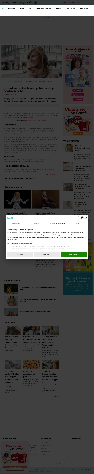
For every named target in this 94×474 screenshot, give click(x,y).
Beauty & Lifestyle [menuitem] (43, 8)
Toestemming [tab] (16, 223)
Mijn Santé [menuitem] (84, 8)
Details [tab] (36, 223)
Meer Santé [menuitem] (70, 8)
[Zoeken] (2, 13)
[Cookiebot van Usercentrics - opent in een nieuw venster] (79, 218)
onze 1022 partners (18, 232)
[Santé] (3, 8)
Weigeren (20, 254)
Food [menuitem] (58, 8)
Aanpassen (46, 254)
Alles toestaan (73, 254)
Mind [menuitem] (22, 8)
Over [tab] (77, 223)
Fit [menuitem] (30, 8)
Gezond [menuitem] (11, 8)
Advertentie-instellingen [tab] (57, 223)
